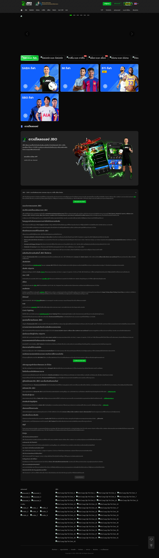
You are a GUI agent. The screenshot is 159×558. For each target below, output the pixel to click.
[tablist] (79, 59)
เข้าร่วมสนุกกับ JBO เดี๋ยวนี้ (79, 201)
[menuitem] (22, 10)
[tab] (30, 58)
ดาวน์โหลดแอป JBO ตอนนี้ (79, 360)
